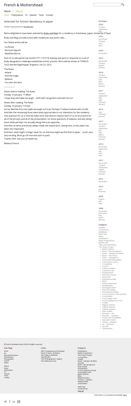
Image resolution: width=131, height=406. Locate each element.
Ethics (104, 281)
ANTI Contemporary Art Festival (52, 351)
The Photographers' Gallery (51, 359)
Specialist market (109, 320)
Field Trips (103, 234)
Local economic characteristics (114, 294)
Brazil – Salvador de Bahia (113, 253)
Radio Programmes (106, 240)
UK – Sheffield (108, 324)
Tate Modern (46, 357)
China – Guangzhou (110, 257)
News (6, 15)
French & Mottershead (23, 5)
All (5, 353)
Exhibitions (103, 232)
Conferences (104, 230)
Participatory (8, 357)
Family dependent (109, 283)
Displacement (107, 272)
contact (6, 378)
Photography (9, 359)
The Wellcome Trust (48, 361)
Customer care (108, 270)
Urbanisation (107, 328)
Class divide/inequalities (112, 260)
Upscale (105, 326)
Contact (49, 15)
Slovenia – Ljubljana (110, 315)
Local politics (107, 296)
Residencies (28, 27)
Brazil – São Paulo (109, 255)
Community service (110, 262)
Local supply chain (109, 298)
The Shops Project (106, 247)
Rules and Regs (51, 33)
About (19, 11)
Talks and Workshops (107, 245)
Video (6, 363)
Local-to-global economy (112, 300)
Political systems (109, 309)
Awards (33, 15)
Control (105, 266)
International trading (110, 292)
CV (26, 15)
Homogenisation (109, 287)
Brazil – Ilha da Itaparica (111, 251)
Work (7, 11)
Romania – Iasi (108, 313)
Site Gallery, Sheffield (49, 355)
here (125, 395)
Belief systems (108, 249)
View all (81, 391)
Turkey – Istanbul (109, 322)
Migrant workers (108, 305)
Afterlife (102, 227)
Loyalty (105, 302)
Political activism (108, 307)
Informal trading (108, 290)
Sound (6, 361)
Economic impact (109, 275)
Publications (17, 15)
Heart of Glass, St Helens (50, 353)
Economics (106, 277)
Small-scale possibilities (111, 317)
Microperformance (11, 355)
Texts (41, 15)
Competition (107, 264)
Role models (107, 311)
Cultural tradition (109, 268)
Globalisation (107, 285)
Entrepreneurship (109, 279)
